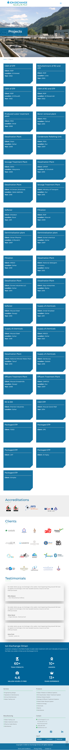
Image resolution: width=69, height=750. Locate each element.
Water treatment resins (11, 722)
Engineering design (10, 692)
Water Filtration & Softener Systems (47, 692)
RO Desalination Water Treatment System (49, 695)
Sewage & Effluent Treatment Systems (48, 699)
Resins (39, 708)
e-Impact (49, 739)
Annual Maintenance (10, 697)
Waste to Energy (42, 703)
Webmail (59, 739)
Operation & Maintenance (12, 695)
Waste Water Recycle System (45, 701)
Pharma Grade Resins (11, 724)
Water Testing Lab (10, 699)
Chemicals (40, 705)
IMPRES (39, 739)
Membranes (40, 710)
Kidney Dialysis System (43, 697)
